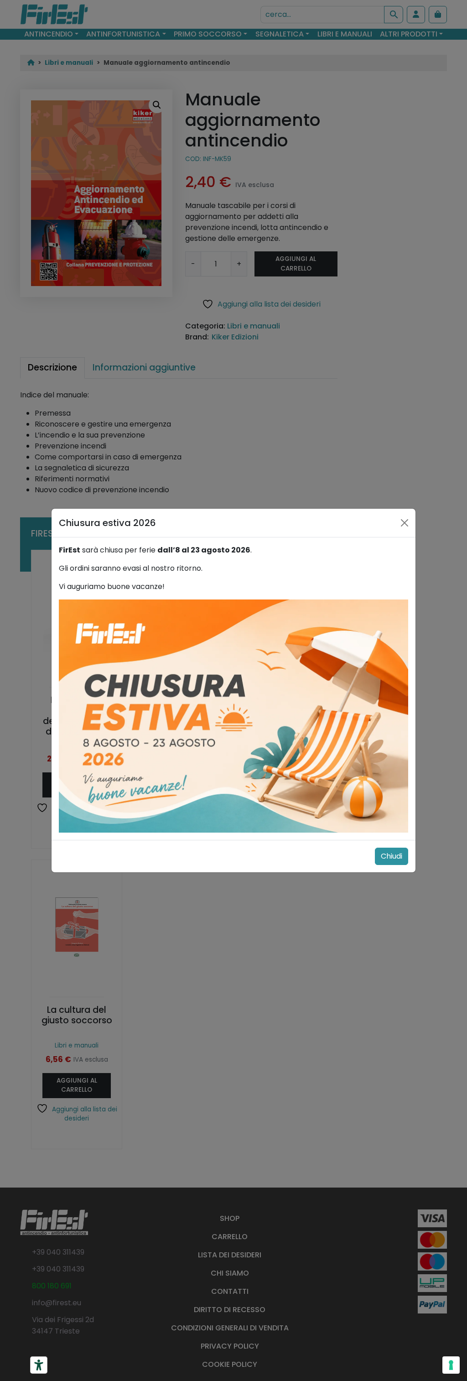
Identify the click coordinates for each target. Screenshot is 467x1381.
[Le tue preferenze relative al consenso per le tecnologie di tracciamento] (451, 1365)
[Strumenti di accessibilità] (38, 1365)
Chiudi (391, 856)
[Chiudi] (404, 523)
